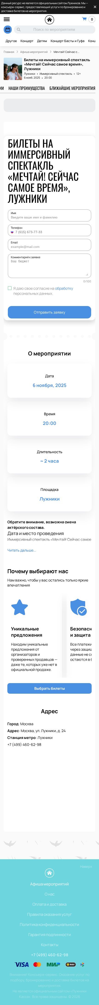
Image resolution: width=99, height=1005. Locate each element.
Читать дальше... (21, 550)
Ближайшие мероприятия (72, 88)
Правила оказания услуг (49, 914)
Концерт (26, 41)
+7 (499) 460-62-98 (24, 744)
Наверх (86, 866)
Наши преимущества (27, 88)
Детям (42, 41)
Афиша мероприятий (49, 884)
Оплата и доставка (49, 904)
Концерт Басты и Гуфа (67, 41)
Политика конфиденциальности (49, 924)
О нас (50, 894)
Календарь (8, 30)
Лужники (29, 74)
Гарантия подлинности (49, 934)
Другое (11, 41)
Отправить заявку (49, 312)
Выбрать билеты (49, 688)
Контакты (49, 944)
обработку (64, 288)
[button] (13, 232)
